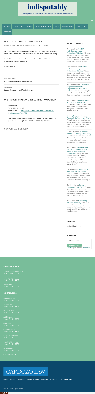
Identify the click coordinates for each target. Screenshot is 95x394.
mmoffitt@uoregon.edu (27, 45)
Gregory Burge (72, 116)
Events (56, 26)
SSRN (17, 274)
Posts (5, 274)
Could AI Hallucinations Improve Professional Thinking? (75, 51)
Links (78, 26)
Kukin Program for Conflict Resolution (58, 379)
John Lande (12, 105)
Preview (70, 248)
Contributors (18, 26)
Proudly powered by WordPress (13, 389)
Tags (84, 26)
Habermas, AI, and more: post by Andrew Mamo (78, 171)
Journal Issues (67, 26)
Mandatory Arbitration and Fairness (18, 80)
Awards (29, 26)
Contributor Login (9, 354)
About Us (6, 26)
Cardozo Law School (30, 379)
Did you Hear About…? (43, 26)
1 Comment (45, 45)
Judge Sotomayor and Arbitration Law (19, 88)
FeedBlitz (86, 248)
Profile (11, 274)
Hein (16, 338)
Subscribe (7, 32)
